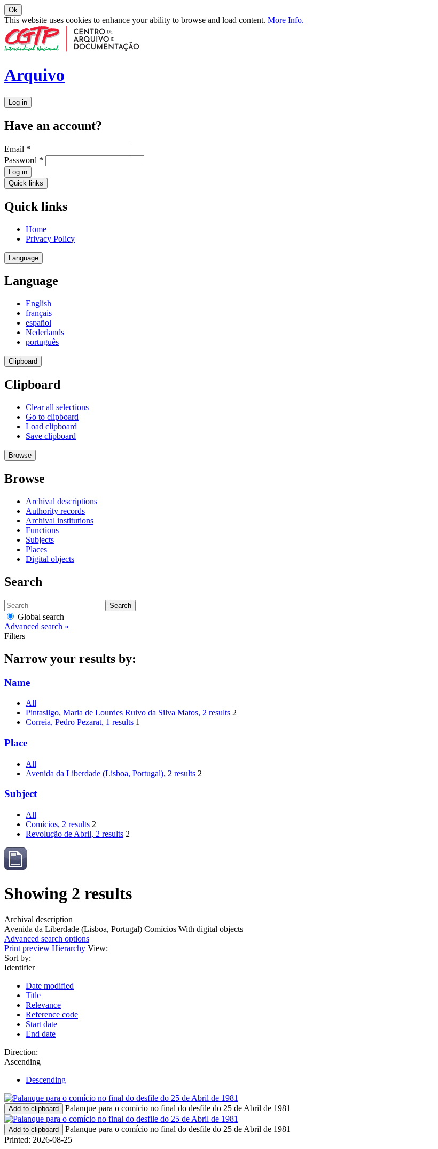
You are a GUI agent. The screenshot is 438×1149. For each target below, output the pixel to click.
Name (17, 682)
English (38, 303)
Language (23, 258)
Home (36, 229)
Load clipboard (51, 426)
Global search (39, 616)
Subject (20, 793)
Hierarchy (70, 948)
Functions (42, 530)
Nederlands (45, 332)
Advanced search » (36, 626)
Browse (20, 455)
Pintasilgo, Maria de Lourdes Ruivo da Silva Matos (128, 712)
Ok (13, 10)
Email (17, 148)
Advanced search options (46, 938)
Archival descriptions (61, 501)
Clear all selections (57, 407)
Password (23, 160)
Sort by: (17, 957)
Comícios (58, 824)
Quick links (26, 183)
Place (15, 743)
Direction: (21, 1052)
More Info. (286, 20)
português (42, 341)
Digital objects (50, 559)
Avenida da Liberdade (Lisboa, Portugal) (110, 773)
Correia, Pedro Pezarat (80, 722)
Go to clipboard (52, 416)
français (39, 313)
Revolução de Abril (74, 833)
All (31, 702)
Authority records (55, 510)
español (38, 322)
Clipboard (23, 361)
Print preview (27, 948)
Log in (18, 102)
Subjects (40, 539)
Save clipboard (51, 436)
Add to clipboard (34, 1109)
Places (36, 549)
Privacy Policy (50, 238)
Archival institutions (59, 520)
